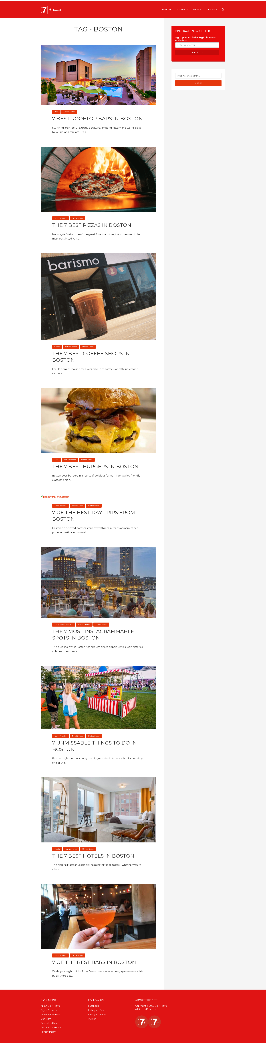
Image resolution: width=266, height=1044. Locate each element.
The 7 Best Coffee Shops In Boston (91, 356)
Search (198, 83)
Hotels (57, 849)
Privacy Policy (48, 1031)
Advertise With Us (50, 1014)
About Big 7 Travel (50, 1006)
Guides (181, 9)
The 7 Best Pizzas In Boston (91, 225)
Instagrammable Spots (63, 624)
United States (69, 112)
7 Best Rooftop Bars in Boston (97, 119)
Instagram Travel (97, 1014)
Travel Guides (77, 506)
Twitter (92, 1018)
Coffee (57, 347)
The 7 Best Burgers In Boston (95, 466)
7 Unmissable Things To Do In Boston (94, 746)
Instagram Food (96, 1010)
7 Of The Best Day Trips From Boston (93, 515)
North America (60, 218)
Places (211, 9)
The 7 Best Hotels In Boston (93, 856)
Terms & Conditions (51, 1027)
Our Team (46, 1018)
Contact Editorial (49, 1023)
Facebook (93, 1006)
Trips (196, 9)
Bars (56, 112)
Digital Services (49, 1010)
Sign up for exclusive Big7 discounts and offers (195, 39)
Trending (166, 9)
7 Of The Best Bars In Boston (94, 962)
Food (56, 460)
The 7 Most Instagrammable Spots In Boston (93, 634)
